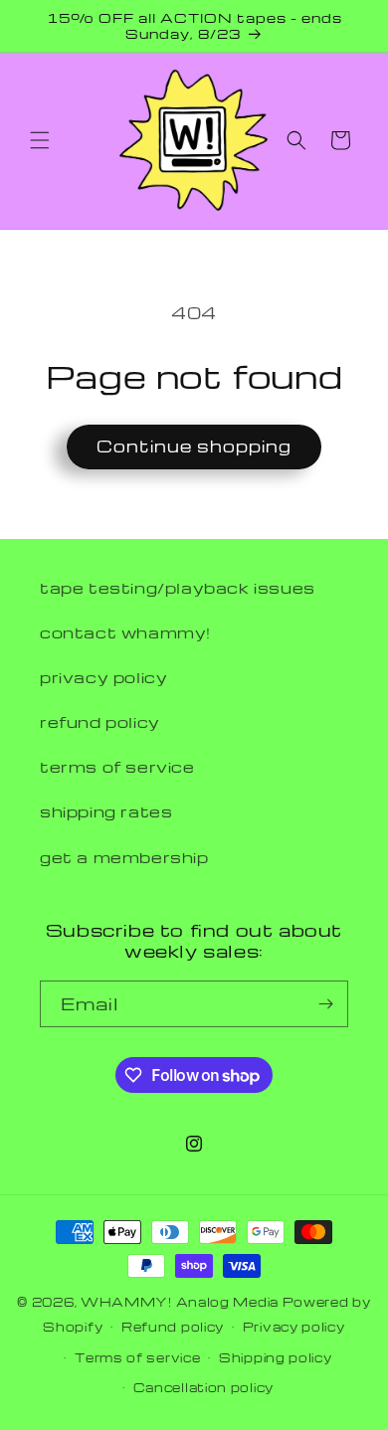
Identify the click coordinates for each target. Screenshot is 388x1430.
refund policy (100, 722)
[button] (40, 140)
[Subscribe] (325, 1004)
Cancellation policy (203, 1387)
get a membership (124, 857)
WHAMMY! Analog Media (180, 1302)
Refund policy (172, 1327)
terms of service (117, 767)
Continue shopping (194, 446)
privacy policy (103, 677)
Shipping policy (275, 1357)
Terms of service (137, 1357)
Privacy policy (294, 1327)
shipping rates (106, 811)
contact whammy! (125, 632)
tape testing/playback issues (177, 588)
